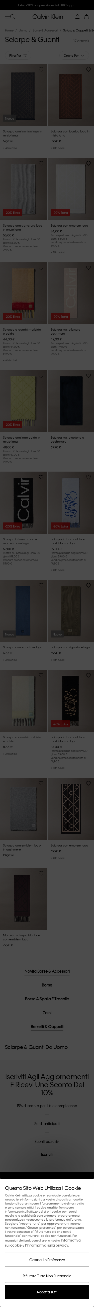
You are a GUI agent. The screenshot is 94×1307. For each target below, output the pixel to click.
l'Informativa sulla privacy (46, 1245)
